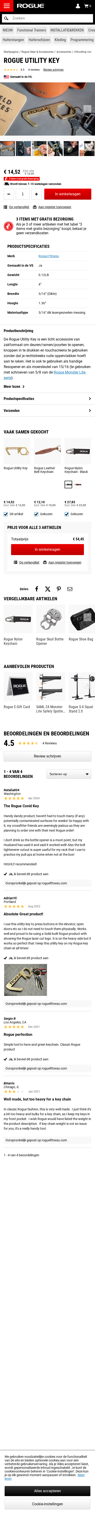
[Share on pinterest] (59, 589)
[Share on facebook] (36, 589)
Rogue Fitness (49, 256)
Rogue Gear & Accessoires (37, 51)
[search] (47, 18)
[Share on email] (70, 589)
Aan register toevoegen (54, 207)
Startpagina (11, 51)
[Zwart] (68, 484)
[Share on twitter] (47, 589)
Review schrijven (53, 69)
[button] (6, 18)
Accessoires (63, 51)
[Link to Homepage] (31, 6)
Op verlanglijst (19, 207)
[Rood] (78, 484)
